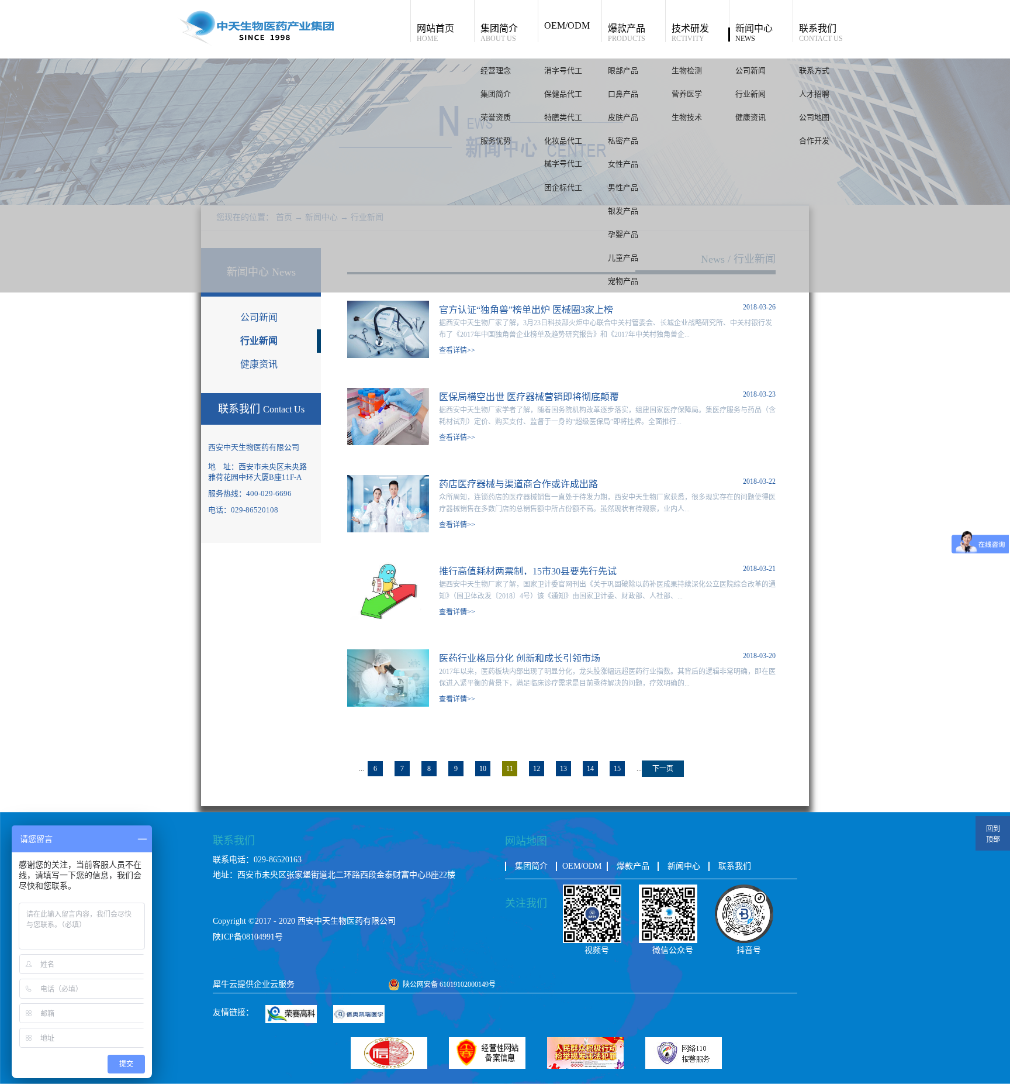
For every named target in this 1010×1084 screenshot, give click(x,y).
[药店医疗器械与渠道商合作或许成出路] (388, 480)
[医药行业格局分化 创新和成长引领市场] (388, 654)
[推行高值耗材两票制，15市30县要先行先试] (388, 567)
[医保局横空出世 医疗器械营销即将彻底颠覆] (388, 393)
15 (617, 769)
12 (536, 769)
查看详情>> (457, 350)
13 (563, 769)
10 (482, 769)
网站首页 (435, 32)
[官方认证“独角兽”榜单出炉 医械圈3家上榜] (388, 306)
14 (590, 769)
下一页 (662, 769)
